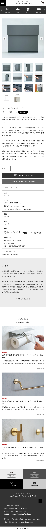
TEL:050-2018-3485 (11, 505)
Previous (1, 9)
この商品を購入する (23, 299)
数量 (3, 168)
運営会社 (6, 519)
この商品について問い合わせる (23, 181)
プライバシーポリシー (18, 519)
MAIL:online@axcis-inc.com (15, 508)
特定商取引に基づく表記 (10, 255)
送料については (9, 251)
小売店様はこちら (10, 522)
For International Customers (24, 522)
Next (45, 9)
